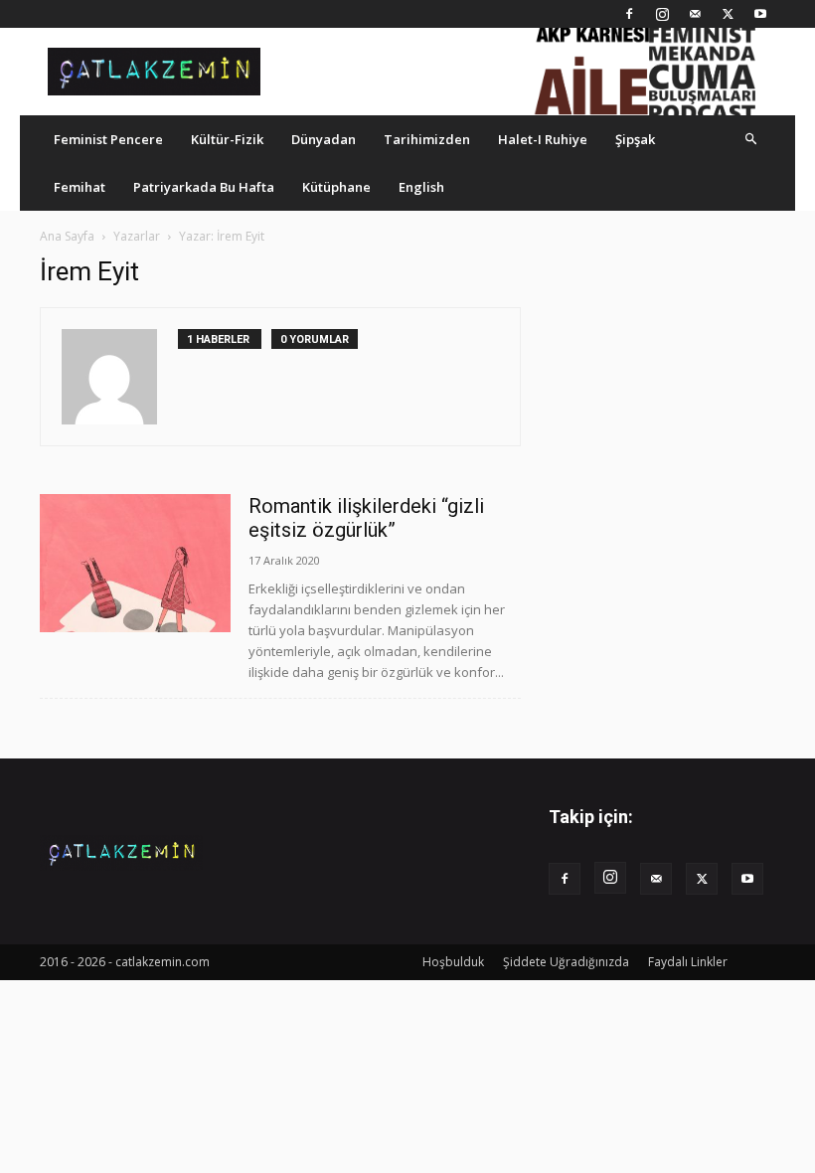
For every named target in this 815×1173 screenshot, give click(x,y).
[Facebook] (629, 14)
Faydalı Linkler (688, 961)
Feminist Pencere (108, 139)
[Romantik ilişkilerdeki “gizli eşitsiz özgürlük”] (135, 563)
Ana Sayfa (67, 236)
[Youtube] (760, 14)
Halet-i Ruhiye (542, 139)
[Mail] (695, 14)
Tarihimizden (427, 139)
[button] (751, 138)
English (421, 187)
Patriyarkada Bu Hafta (203, 187)
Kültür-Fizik (227, 139)
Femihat (79, 187)
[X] (727, 14)
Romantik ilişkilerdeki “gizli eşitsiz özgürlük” (366, 518)
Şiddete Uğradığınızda (566, 961)
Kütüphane (336, 187)
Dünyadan (323, 139)
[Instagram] (662, 14)
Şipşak (635, 139)
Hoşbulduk (453, 961)
